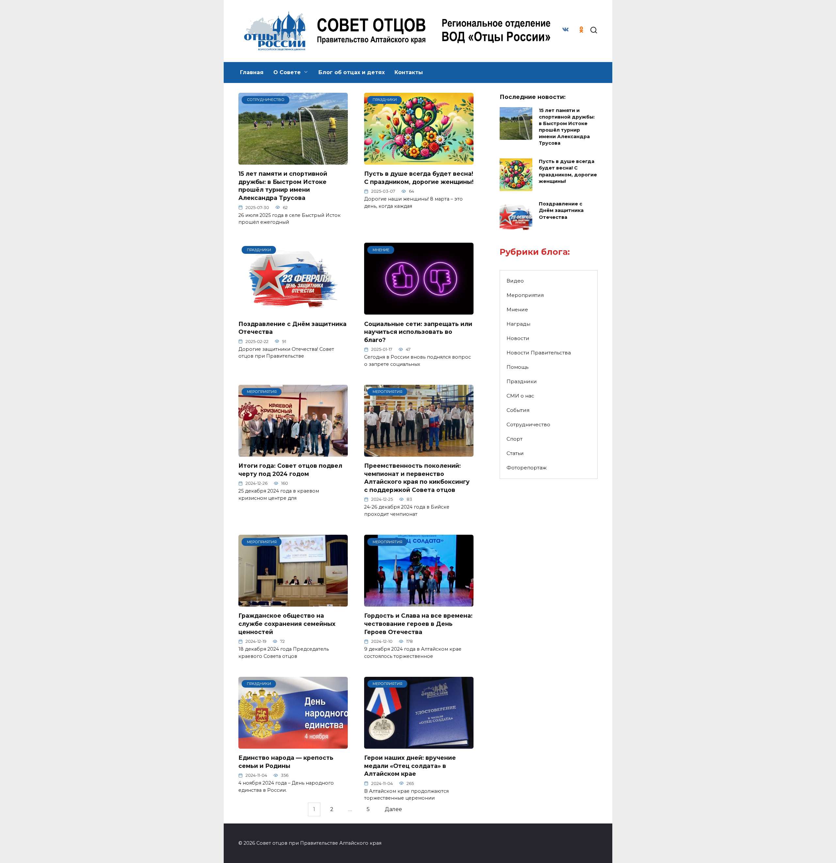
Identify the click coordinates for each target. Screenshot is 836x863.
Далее (393, 809)
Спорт (514, 439)
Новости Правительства (538, 353)
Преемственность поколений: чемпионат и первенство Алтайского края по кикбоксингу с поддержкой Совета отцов (417, 477)
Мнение (517, 309)
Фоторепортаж (526, 467)
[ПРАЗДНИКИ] (419, 160)
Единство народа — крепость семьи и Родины (285, 761)
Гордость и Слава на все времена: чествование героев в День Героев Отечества (418, 623)
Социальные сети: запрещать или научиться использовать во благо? (418, 331)
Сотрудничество (528, 424)
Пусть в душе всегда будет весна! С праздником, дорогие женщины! (419, 177)
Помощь (517, 367)
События (517, 410)
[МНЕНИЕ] (419, 310)
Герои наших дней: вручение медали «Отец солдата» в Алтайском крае (410, 765)
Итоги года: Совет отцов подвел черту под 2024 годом (290, 469)
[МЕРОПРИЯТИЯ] (293, 452)
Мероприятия (525, 295)
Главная (252, 72)
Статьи (515, 453)
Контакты (408, 72)
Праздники (521, 381)
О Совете (287, 72)
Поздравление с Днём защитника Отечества (561, 210)
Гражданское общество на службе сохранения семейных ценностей (286, 623)
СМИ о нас (520, 396)
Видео (515, 281)
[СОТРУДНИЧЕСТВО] (293, 160)
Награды (518, 324)
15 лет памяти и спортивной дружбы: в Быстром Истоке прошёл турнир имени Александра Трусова (282, 185)
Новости (517, 338)
